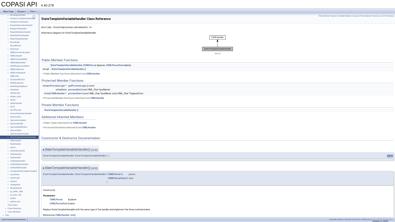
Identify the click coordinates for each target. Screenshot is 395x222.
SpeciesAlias (15, 117)
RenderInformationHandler (21, 25)
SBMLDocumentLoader (20, 52)
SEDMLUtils (15, 93)
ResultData (15, 42)
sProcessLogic (57, 85)
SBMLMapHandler (18, 63)
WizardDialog (16, 188)
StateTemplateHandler (19, 134)
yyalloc (13, 198)
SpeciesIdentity (16, 124)
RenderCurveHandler (19, 22)
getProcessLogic (77, 85)
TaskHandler (15, 157)
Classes (21, 11)
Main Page (8, 11)
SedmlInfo (14, 90)
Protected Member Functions (348, 16)
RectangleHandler (18, 15)
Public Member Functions (328, 16)
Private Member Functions (369, 16)
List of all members (387, 16)
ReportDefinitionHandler (20, 32)
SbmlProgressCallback (19, 66)
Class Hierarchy (14, 208)
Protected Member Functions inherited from (74, 98)
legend (217, 53)
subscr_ (13, 147)
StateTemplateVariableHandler (23, 137)
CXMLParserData (115, 65)
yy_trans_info (15, 195)
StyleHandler (15, 144)
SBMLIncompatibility (18, 59)
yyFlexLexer (15, 202)
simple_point (15, 96)
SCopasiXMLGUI (17, 79)
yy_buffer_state (16, 191)
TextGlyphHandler (17, 161)
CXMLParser (90, 65)
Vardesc (13, 181)
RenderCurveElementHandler (22, 18)
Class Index (13, 205)
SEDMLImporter (17, 83)
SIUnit (12, 100)
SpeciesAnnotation (18, 120)
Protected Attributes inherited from (70, 127)
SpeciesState (15, 130)
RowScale (14, 49)
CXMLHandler (93, 73)
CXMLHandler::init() (65, 215)
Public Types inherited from (65, 123)
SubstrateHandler (17, 151)
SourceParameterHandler (21, 113)
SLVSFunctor (15, 110)
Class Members (14, 212)
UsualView (14, 174)
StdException (15, 141)
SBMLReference (17, 69)
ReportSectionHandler (19, 35)
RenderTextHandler (18, 29)
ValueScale (15, 178)
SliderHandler (16, 103)
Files (32, 11)
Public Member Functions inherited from (72, 73)
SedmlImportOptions (18, 86)
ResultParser (15, 46)
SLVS (12, 107)
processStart (75, 93)
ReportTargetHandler (19, 39)
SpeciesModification (18, 127)
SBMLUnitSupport (17, 73)
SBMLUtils (14, 76)
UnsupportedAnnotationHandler (23, 171)
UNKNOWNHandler (18, 168)
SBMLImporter (16, 56)
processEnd (74, 89)
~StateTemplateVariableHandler (67, 69)
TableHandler (16, 154)
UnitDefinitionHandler (19, 164)
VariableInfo (15, 185)
